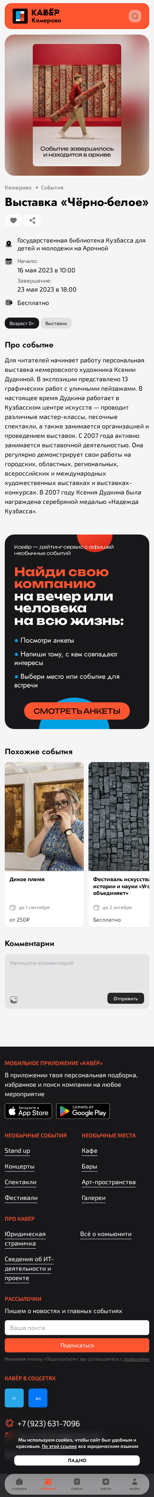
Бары (90, 1166)
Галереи (93, 1197)
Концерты (20, 1166)
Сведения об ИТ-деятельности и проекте (29, 1268)
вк (38, 1398)
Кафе (90, 1150)
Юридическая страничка (25, 1238)
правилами (136, 1358)
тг (14, 1398)
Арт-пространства (109, 1181)
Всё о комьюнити (105, 1233)
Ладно (77, 1460)
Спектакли (20, 1181)
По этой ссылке (59, 1446)
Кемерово (46, 20)
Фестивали (21, 1197)
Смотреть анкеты (77, 711)
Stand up (17, 1150)
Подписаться (77, 1345)
